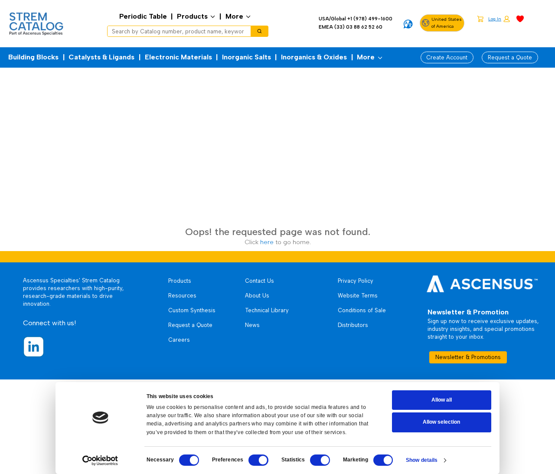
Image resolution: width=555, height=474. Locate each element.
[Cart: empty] (480, 18)
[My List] (520, 18)
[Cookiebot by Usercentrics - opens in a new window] (100, 460)
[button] (499, 19)
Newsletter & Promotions (468, 357)
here (267, 242)
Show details (421, 460)
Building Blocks (33, 57)
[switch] (258, 460)
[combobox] (176, 31)
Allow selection (441, 422)
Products (192, 16)
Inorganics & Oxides (314, 57)
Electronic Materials (178, 57)
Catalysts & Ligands (101, 57)
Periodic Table (143, 16)
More (234, 16)
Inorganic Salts (246, 57)
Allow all (441, 400)
